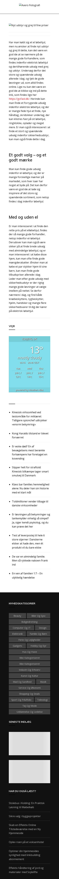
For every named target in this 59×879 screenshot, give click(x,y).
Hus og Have (29, 651)
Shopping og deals (29, 693)
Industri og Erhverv (29, 669)
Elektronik (17, 633)
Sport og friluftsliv (21, 699)
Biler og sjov (38, 615)
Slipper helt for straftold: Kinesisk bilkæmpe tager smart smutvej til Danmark (30, 471)
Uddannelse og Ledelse (30, 711)
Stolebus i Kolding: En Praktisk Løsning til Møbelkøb (27, 805)
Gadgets (17, 645)
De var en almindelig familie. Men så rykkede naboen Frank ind (30, 560)
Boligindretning (29, 621)
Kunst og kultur (29, 675)
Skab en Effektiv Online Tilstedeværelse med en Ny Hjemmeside (25, 829)
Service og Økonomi (30, 687)
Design (42, 627)
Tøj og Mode (29, 705)
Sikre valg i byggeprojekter (25, 816)
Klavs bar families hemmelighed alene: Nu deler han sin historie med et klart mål (30, 488)
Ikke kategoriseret (29, 657)
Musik (43, 681)
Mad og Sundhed (22, 681)
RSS (11, 400)
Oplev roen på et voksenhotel (26, 842)
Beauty (17, 615)
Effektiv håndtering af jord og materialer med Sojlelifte (26, 870)
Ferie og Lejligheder (29, 639)
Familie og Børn (38, 633)
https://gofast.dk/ (19, 99)
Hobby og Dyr (38, 645)
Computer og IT (22, 627)
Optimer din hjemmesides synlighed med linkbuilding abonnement (24, 855)
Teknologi (42, 699)
